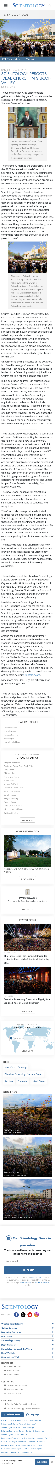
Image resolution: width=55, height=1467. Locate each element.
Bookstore (6, 1336)
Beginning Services (11, 1332)
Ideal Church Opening (16, 1067)
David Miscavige (28, 1427)
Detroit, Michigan (10, 795)
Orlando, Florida (10, 802)
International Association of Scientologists (18, 1438)
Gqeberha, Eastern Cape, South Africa (18, 766)
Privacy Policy (37, 1277)
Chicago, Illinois (10, 773)
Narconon (41, 1441)
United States (38, 1081)
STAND (4, 1441)
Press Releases (13, 1366)
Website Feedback (14, 1389)
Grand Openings (10, 727)
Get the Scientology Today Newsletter (23, 1408)
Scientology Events (11, 731)
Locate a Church (13, 1393)
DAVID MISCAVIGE (27, 897)
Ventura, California (11, 784)
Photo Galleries (13, 1370)
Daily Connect (8, 1344)
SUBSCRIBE (42, 1461)
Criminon (31, 1441)
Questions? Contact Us (16, 1385)
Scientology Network (32, 1420)
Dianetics (18, 1420)
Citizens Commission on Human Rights (16, 1452)
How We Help (8, 1353)
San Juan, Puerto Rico (12, 762)
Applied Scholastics (9, 1445)
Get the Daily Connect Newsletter (21, 1404)
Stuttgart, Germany (11, 798)
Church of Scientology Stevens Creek (23, 1074)
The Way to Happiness (17, 1441)
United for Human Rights (11, 1449)
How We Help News (12, 742)
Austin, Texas (9, 780)
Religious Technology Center (12, 1431)
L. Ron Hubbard (7, 1420)
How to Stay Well (10, 1357)
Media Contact (12, 1374)
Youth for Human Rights (32, 1449)
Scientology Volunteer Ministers (14, 1434)
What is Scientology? (12, 1323)
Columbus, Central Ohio (13, 787)
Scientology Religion (9, 1424)
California (22, 1081)
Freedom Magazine (44, 1438)
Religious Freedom (11, 734)
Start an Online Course (35, 1431)
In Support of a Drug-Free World (31, 1445)
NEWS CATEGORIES (27, 722)
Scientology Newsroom (10, 1427)
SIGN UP (27, 1270)
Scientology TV (9, 738)
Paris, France (9, 769)
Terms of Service (42, 1282)
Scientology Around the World (17, 1349)
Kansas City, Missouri (12, 791)
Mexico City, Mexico (11, 776)
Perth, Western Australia (13, 805)
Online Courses (9, 1327)
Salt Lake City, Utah (11, 813)
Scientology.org (31, 675)
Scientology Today (11, 1340)
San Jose (9, 1081)
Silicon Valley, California (13, 809)
